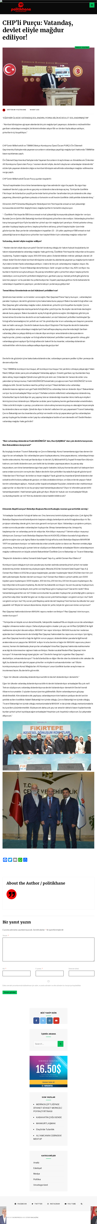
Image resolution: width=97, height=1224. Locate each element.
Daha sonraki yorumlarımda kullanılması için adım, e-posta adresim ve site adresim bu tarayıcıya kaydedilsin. (42, 985)
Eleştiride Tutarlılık (45, 1129)
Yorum (6, 936)
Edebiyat (37, 1168)
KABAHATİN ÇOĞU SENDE (49, 1117)
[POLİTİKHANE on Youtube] (56, 1020)
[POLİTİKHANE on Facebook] (36, 1020)
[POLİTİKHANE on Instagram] (50, 1020)
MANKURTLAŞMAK (46, 1123)
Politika (85, 47)
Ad (4, 969)
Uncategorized (40, 1185)
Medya (36, 1174)
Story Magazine (32, 1217)
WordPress (17, 1217)
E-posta (39, 969)
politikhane (21, 110)
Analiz (78, 47)
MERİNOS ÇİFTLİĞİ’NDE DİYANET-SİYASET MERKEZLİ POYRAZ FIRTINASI (47, 1107)
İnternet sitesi (74, 969)
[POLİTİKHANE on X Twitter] (43, 1020)
